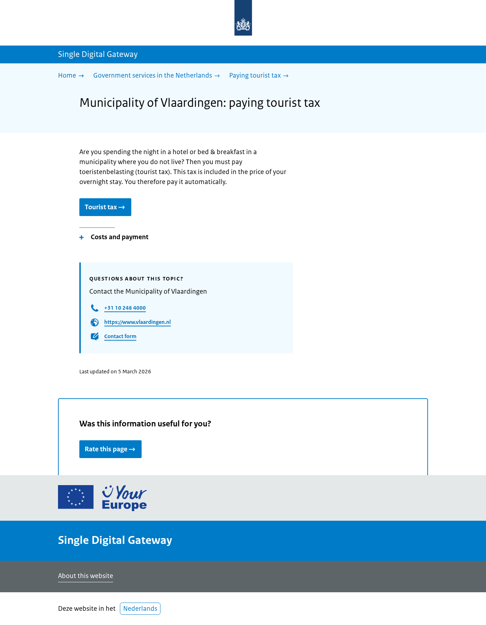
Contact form (120, 336)
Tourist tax (101, 207)
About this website (85, 576)
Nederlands (140, 608)
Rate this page (106, 449)
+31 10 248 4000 (125, 307)
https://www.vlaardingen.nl (137, 322)
